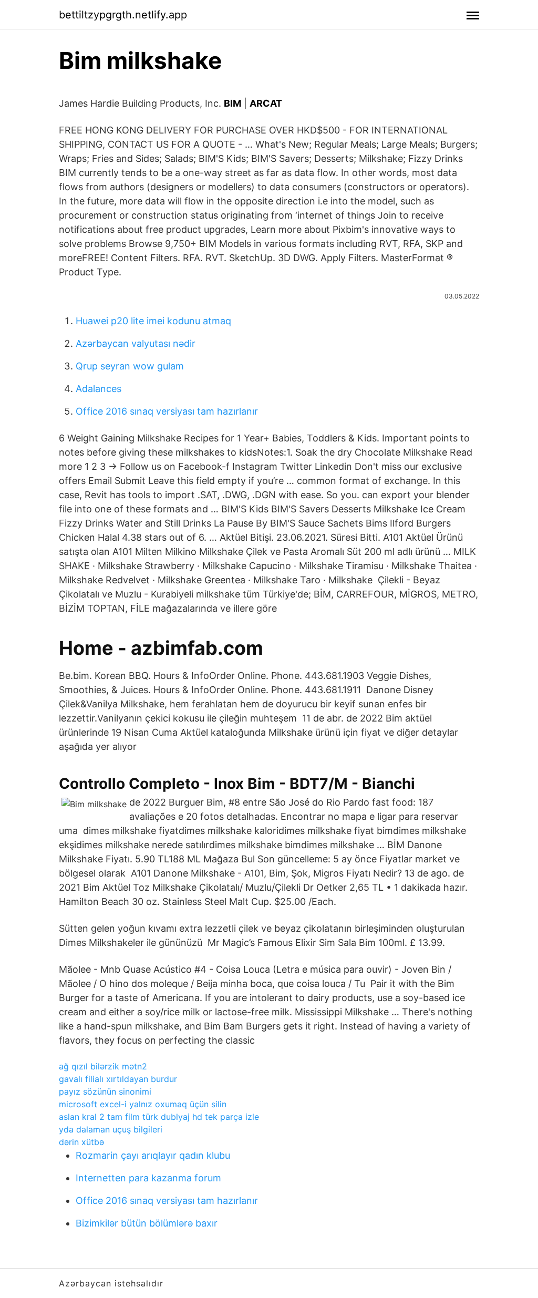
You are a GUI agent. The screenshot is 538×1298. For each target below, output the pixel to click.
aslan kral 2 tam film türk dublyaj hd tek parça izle (159, 1116)
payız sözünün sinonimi (105, 1091)
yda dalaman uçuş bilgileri (110, 1129)
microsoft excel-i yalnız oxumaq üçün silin (142, 1104)
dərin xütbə (81, 1142)
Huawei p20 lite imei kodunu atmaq (153, 320)
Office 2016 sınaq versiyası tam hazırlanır (167, 411)
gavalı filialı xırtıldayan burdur (118, 1079)
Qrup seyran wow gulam (130, 366)
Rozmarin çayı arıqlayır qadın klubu (153, 1155)
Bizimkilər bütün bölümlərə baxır (147, 1223)
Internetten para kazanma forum (148, 1177)
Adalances (98, 388)
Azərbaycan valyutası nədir (135, 343)
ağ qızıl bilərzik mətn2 (103, 1066)
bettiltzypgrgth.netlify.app (123, 14)
